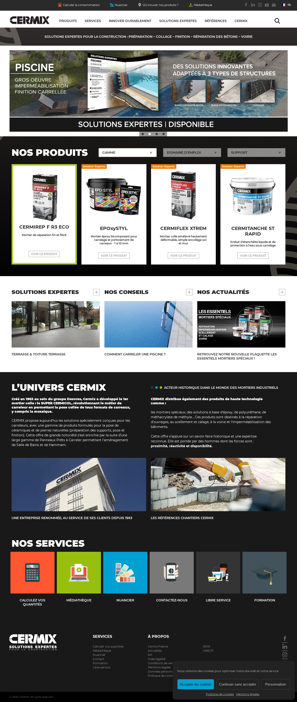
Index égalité (156, 659)
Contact (273, 7)
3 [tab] (156, 134)
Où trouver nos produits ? (161, 5)
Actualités (155, 650)
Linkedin (253, 7)
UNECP (208, 650)
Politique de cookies (220, 694)
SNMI (206, 646)
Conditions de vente (162, 663)
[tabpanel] (148, 91)
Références (216, 21)
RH (150, 655)
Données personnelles (163, 671)
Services (93, 21)
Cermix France (158, 646)
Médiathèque (203, 5)
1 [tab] (142, 134)
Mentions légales (247, 694)
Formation (100, 663)
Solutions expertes (178, 21)
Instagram (260, 7)
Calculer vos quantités (108, 646)
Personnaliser (275, 684)
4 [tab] (163, 134)
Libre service (101, 667)
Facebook (246, 7)
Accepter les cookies (196, 684)
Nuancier (121, 5)
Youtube (267, 7)
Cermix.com (39, 642)
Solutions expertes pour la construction (29, 20)
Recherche (277, 21)
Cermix (241, 21)
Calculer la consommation (81, 5)
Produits (68, 21)
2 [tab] (149, 134)
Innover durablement (130, 21)
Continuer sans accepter (237, 684)
